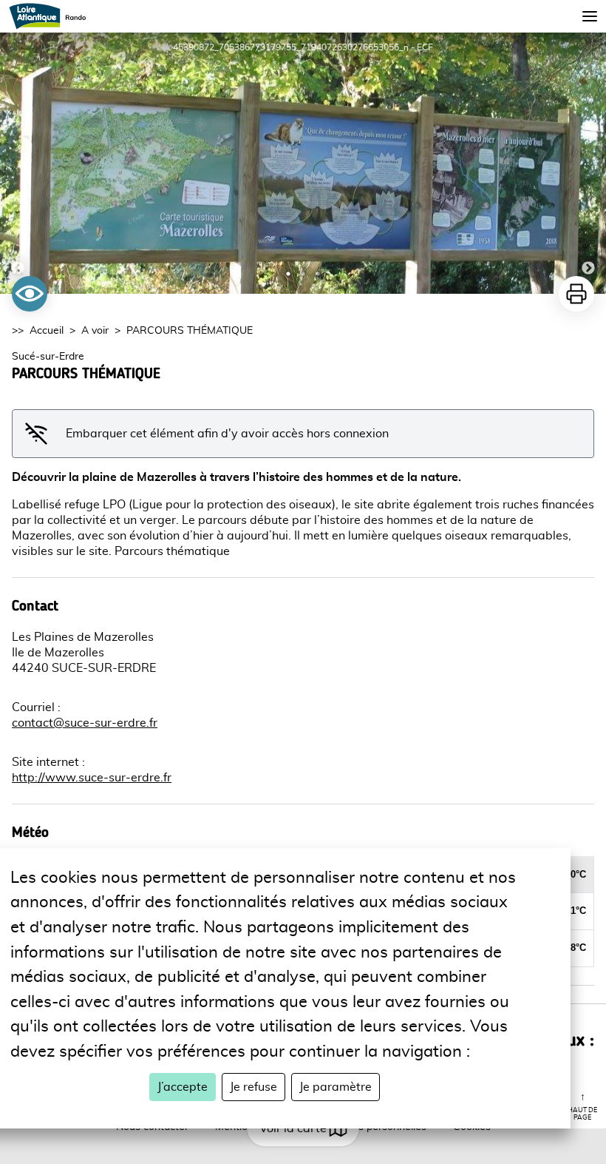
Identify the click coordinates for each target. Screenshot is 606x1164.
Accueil (47, 331)
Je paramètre (335, 1087)
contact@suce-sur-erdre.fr (84, 723)
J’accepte (182, 1087)
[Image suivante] (588, 163)
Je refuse (253, 1087)
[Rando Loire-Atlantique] (52, 16)
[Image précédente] (17, 163)
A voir (95, 331)
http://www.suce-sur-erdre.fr (91, 778)
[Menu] (590, 16)
